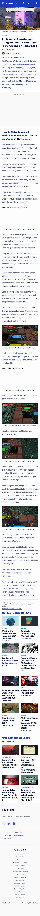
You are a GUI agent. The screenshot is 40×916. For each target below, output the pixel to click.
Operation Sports (20, 883)
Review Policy (18, 835)
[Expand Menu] (32, 3)
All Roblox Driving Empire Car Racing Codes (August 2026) (10, 694)
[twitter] (9, 823)
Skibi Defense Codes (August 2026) (9, 720)
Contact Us (18, 832)
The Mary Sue (20, 886)
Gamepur (20, 860)
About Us (5, 832)
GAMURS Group (33, 903)
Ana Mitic (24, 673)
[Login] (36, 3)
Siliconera (20, 868)
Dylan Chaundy (7, 638)
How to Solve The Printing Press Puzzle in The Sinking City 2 (10, 795)
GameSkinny (20, 880)
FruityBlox (20, 892)
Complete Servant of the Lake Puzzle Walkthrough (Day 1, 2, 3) (28, 795)
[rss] (4, 823)
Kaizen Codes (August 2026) (28, 691)
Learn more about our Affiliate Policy (12, 608)
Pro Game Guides (20, 854)
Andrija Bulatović (8, 668)
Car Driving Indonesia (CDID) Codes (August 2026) (10, 662)
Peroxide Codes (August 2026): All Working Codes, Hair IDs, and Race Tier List (29, 664)
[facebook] (14, 823)
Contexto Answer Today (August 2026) (28, 633)
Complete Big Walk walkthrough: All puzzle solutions (10, 764)
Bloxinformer (20, 895)
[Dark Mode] (28, 3)
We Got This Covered (20, 871)
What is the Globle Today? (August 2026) (9, 633)
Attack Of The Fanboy (20, 863)
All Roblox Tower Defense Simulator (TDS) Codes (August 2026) (29, 723)
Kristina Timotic (27, 638)
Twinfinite (20, 857)
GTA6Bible (20, 897)
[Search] (24, 3)
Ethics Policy (6, 835)
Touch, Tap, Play (20, 889)
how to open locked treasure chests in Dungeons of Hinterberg (19, 588)
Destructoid (20, 874)
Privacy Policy (6, 838)
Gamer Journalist (20, 877)
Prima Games (20, 865)
